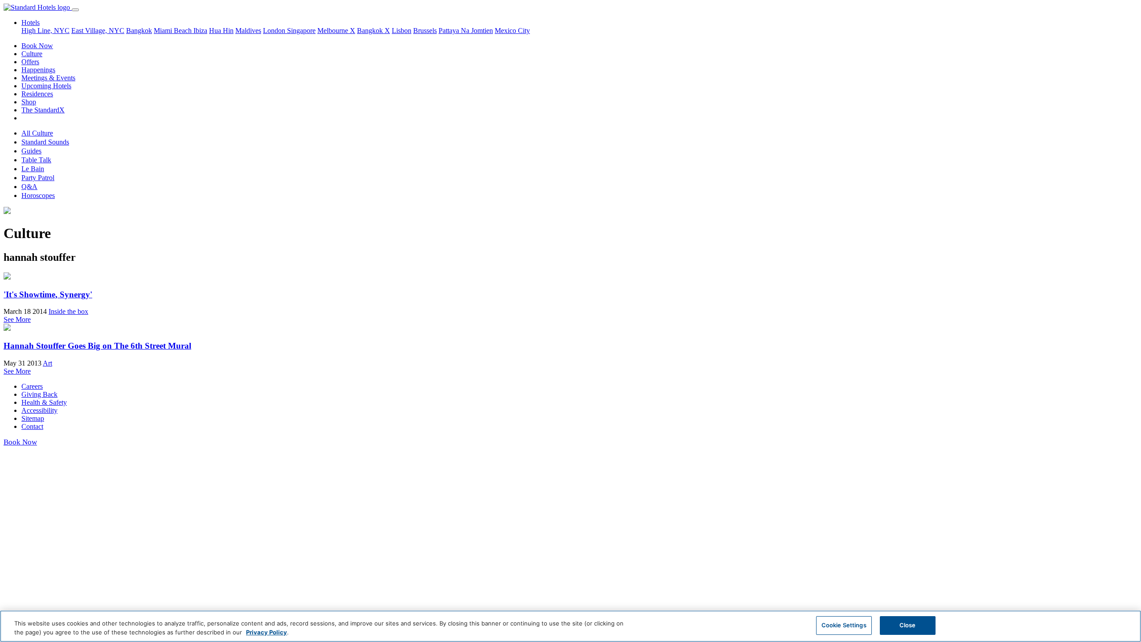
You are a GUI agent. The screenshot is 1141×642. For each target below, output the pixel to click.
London (275, 30)
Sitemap (32, 418)
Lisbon (401, 30)
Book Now (37, 45)
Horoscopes (38, 195)
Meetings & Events (48, 78)
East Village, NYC (97, 30)
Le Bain (32, 169)
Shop (28, 102)
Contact (32, 426)
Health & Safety (44, 402)
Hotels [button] (30, 22)
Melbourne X (336, 30)
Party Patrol (37, 177)
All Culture (37, 133)
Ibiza (200, 30)
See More (17, 319)
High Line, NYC (45, 30)
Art (47, 363)
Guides (31, 151)
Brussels (425, 30)
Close (907, 625)
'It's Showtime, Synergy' (48, 294)
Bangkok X (373, 30)
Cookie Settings (843, 625)
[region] (570, 626)
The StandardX (43, 110)
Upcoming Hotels (46, 86)
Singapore (301, 30)
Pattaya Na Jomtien (466, 30)
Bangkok (139, 30)
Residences (37, 94)
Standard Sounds (45, 142)
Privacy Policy (266, 632)
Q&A (29, 186)
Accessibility (39, 410)
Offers (30, 62)
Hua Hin (221, 30)
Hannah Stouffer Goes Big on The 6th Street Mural (97, 345)
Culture (31, 54)
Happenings (38, 70)
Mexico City (512, 30)
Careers (32, 386)
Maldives (248, 30)
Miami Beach (173, 30)
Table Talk (36, 160)
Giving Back (39, 394)
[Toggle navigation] (75, 9)
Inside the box (68, 311)
